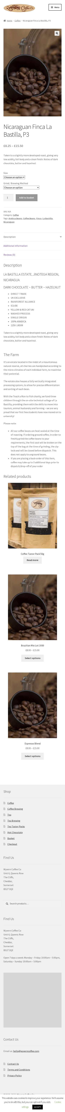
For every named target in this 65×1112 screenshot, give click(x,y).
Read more (32, 560)
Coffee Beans (29, 218)
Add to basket (26, 197)
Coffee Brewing (15, 808)
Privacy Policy (14, 1075)
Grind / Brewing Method (15, 183)
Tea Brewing (13, 820)
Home (9, 20)
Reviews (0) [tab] (9, 254)
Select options (32, 658)
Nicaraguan (9, 222)
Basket (11, 838)
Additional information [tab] (15, 245)
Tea (9, 814)
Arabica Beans (15, 218)
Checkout (12, 844)
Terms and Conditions (18, 1069)
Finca (38, 218)
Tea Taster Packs (16, 826)
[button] (57, 33)
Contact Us (13, 1063)
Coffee (18, 20)
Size (5, 172)
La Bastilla (47, 218)
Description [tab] (9, 236)
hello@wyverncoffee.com (26, 1051)
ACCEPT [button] (37, 1107)
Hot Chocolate (15, 832)
